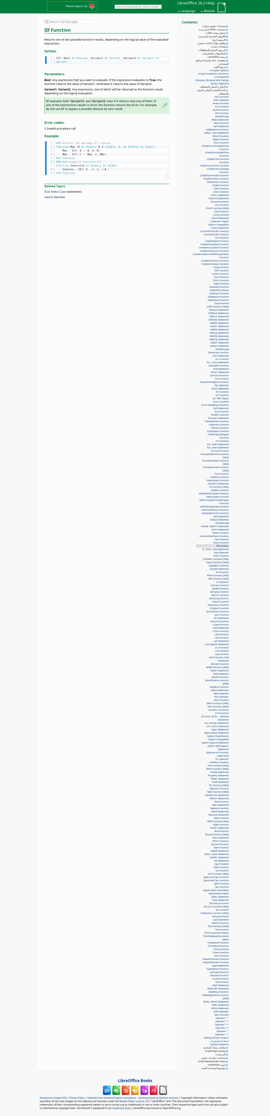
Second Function (220, 844)
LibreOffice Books (135, 1080)
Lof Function (222, 650)
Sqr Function (222, 886)
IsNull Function (220, 601)
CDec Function (221, 191)
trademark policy (122, 1108)
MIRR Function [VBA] (217, 667)
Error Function (221, 401)
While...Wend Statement (216, 1001)
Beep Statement (220, 119)
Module (209, 11)
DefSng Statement (219, 339)
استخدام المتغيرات (219, 1040)
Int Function (222, 572)
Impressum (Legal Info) (53, 1097)
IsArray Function (220, 585)
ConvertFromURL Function (214, 231)
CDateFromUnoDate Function (218, 170)
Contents (190, 22)
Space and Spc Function (216, 877)
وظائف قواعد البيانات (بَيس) (211, 43)
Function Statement (218, 483)
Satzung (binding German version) (158, 1097)
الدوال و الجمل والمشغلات (212, 86)
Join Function (222, 614)
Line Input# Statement (217, 644)
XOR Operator (221, 1011)
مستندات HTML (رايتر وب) (212, 29)
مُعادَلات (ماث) (218, 46)
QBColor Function (219, 788)
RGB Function (221, 818)
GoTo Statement (220, 529)
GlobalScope (222, 116)
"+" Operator (222, 1024)
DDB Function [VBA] (218, 306)
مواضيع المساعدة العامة (213, 1068)
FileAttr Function (220, 414)
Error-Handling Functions (215, 404)
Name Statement (220, 690)
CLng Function (221, 214)
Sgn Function (222, 863)
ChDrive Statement (219, 198)
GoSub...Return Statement (215, 526)
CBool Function (220, 136)
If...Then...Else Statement (215, 549)
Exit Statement (221, 408)
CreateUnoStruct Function (215, 260)
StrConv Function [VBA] (216, 906)
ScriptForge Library (215, 1050)
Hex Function (222, 539)
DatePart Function (219, 293)
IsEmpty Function (219, 591)
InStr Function (221, 555)
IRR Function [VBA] (218, 578)
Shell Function (221, 867)
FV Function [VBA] (219, 486)
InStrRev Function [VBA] (216, 558)
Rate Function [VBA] (218, 791)
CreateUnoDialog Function (214, 244)
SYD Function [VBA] (218, 926)
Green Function (220, 532)
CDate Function (220, 185)
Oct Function (222, 713)
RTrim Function (220, 840)
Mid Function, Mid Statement (219, 659)
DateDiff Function (219, 290)
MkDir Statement (219, 670)
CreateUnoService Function (214, 250)
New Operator (221, 693)
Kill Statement (221, 618)
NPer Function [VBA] (218, 703)
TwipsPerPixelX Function (215, 958)
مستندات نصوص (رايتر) (214, 25)
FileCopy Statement (218, 418)
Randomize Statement (217, 795)
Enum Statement (220, 372)
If (45, 191)
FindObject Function (218, 431)
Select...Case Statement (216, 132)
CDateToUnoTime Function (214, 165)
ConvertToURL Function (216, 234)
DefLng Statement (219, 332)
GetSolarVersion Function (215, 509)
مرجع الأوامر (219, 66)
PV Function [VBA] (219, 785)
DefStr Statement (219, 342)
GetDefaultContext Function (214, 493)
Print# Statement (219, 772)
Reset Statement (220, 811)
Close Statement (220, 218)
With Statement (220, 1004)
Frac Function (221, 473)
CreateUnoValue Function (215, 263)
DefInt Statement (219, 329)
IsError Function (220, 595)
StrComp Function (219, 903)
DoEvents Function (219, 365)
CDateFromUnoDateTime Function (215, 147)
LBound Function (219, 621)
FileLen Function (220, 427)
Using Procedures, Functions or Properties (213, 75)
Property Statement (218, 775)
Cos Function (222, 237)
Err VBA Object (221, 398)
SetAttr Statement (219, 857)
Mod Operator (221, 673)
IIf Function (222, 545)
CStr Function (221, 270)
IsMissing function (219, 598)
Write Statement (220, 1008)
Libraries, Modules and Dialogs (212, 80)
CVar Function (221, 277)
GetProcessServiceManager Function (214, 501)
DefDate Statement (218, 319)
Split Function (221, 883)
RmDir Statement (219, 827)
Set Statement (221, 860)
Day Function (222, 303)
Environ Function (219, 375)
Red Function (222, 801)
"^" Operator (222, 1034)
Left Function (222, 634)
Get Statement (221, 516)
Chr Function (222, 204)
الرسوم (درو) (219, 39)
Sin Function (222, 870)
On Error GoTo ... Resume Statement (215, 718)
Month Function (220, 677)
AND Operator (221, 99)
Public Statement (220, 778)
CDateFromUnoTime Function (218, 160)
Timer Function (220, 952)
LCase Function (220, 624)
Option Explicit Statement (215, 742)
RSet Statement (220, 837)
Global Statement (219, 519)
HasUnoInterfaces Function (214, 536)
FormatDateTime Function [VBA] (215, 455)
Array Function (221, 103)
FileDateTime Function (217, 421)
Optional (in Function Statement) (217, 754)
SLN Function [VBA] (218, 873)
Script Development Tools (211, 1061)
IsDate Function (220, 588)
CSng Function (221, 267)
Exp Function (222, 411)
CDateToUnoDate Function (214, 175)
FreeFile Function (219, 477)
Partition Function (219, 762)
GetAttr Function (220, 490)
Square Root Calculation (216, 890)
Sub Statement (221, 919)
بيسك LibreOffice (216, 56)
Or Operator (222, 758)
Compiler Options (219, 70)
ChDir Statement (220, 195)
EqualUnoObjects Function (214, 381)
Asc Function (222, 106)
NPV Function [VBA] (218, 706)
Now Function (221, 699)
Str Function (222, 909)
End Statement (221, 368)
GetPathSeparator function (214, 506)
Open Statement (220, 729)
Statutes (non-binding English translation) (111, 1097)
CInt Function (221, 211)
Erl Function (222, 391)
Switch (48, 197)
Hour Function (221, 542)
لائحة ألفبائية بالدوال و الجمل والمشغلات (213, 92)
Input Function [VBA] (217, 562)
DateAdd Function (219, 286)
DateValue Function (218, 299)
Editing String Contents (216, 1037)
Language (188, 11)
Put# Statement (220, 781)
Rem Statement (220, 804)
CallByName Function (217, 129)
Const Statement (220, 227)
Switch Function (220, 922)
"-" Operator (222, 1018)
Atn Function (222, 113)
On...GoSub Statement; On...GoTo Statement (216, 724)
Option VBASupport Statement (218, 747)
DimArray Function (218, 352)
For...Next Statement (218, 444)
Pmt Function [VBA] (218, 765)
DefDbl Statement (219, 322)
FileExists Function (219, 424)
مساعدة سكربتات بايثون (213, 1057)
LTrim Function (221, 631)
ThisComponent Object (216, 932)
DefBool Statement (218, 313)
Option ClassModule (218, 736)
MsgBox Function (219, 686)
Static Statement (220, 896)
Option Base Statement (216, 732)
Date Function (221, 283)
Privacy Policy (77, 1097)
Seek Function (221, 847)
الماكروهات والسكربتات (213, 53)
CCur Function (221, 142)
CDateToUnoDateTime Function (217, 154)
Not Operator (221, 696)
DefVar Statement (219, 345)
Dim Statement (221, 355)
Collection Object (219, 221)
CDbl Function (221, 188)
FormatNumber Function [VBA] (215, 462)
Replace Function (219, 808)
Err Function (222, 395)
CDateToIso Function (218, 181)
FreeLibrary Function (217, 480)
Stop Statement (220, 899)
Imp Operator (221, 552)
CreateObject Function (217, 240)
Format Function (220, 450)
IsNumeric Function (218, 604)
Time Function (221, 949)
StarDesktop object (218, 893)
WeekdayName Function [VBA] (215, 996)
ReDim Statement (219, 798)
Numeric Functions (218, 709)
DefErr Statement (219, 326)
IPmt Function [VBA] (218, 575)
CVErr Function (221, 280)
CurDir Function (220, 273)
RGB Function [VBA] (218, 821)
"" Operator (222, 1031)
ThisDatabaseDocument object (216, 937)
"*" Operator (222, 1021)
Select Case (58, 191)
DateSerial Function (218, 296)
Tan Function (222, 929)
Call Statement (221, 126)
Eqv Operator (221, 385)
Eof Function (222, 378)
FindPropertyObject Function (218, 436)
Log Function (222, 654)
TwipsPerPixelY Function (215, 962)
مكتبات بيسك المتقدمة (214, 1047)
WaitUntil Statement (218, 988)
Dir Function (222, 358)
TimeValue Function (218, 945)
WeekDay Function (219, 991)
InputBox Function (219, 565)
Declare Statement (219, 309)
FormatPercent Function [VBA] (216, 469)
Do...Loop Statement (218, 362)
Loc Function (222, 647)
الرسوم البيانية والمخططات (211, 50)
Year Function (221, 1014)
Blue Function (221, 122)
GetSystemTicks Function (215, 513)
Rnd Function (222, 831)
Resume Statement (219, 814)
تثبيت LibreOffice (216, 1064)
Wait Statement (220, 985)
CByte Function (220, 139)
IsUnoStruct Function (217, 611)
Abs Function (222, 96)
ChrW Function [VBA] (217, 208)
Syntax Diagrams (219, 83)
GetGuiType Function (217, 496)
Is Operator (222, 581)
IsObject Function (219, 608)
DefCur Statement (219, 316)
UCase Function (220, 978)
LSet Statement (221, 627)
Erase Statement (220, 388)
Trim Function (221, 955)
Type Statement (220, 965)
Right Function (221, 824)
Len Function (222, 637)
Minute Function (220, 663)
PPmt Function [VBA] (217, 768)
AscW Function (221, 109)
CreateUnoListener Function (214, 247)
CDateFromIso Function (216, 178)
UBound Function (219, 975)
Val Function (222, 981)
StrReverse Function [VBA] (215, 913)
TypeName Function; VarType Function (218, 970)
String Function (220, 916)
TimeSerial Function (218, 942)
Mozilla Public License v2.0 (134, 1101)
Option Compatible (218, 224)
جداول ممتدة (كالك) (215, 32)
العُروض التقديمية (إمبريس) (212, 36)
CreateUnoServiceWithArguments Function (214, 255)
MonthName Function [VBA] (217, 682)
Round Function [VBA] (217, 834)
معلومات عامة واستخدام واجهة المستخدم (212, 62)
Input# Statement (219, 568)
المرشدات (220, 1054)
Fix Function (222, 440)
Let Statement (221, 640)
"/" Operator (222, 1027)
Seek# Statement (220, 850)
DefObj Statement (219, 336)
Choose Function (220, 201)
